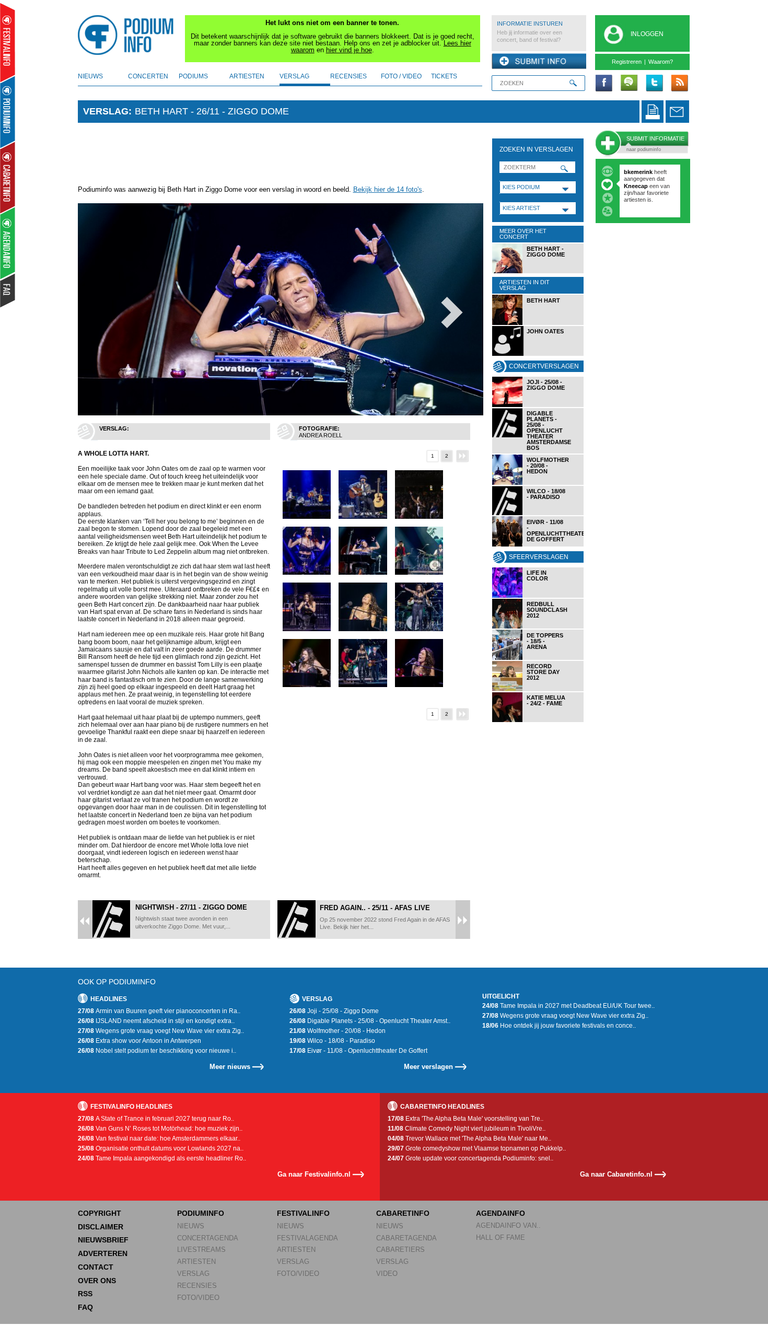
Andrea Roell (320, 435)
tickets (444, 76)
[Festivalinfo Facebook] (604, 83)
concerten (148, 76)
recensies (348, 76)
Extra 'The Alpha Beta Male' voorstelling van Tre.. (465, 1118)
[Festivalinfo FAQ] (8, 290)
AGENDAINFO (500, 1213)
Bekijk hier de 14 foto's (387, 189)
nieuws (90, 76)
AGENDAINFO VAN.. (508, 1225)
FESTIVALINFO (303, 1213)
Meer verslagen (428, 1067)
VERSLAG (193, 1273)
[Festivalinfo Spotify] (629, 83)
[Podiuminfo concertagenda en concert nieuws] (8, 111)
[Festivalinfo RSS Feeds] (679, 83)
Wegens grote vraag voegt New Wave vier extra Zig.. (161, 1031)
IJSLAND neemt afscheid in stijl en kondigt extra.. (156, 1021)
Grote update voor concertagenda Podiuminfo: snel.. (470, 1158)
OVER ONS (97, 1280)
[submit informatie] (539, 61)
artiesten (246, 76)
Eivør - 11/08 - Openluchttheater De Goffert (358, 1051)
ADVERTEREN (102, 1253)
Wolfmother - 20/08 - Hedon (337, 1031)
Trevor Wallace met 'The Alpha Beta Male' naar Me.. (469, 1138)
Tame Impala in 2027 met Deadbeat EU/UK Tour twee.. (568, 1006)
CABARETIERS (400, 1249)
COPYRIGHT (99, 1213)
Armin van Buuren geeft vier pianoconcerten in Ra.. (159, 1011)
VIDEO (387, 1273)
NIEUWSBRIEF (103, 1240)
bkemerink (638, 172)
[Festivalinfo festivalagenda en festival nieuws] (7, 43)
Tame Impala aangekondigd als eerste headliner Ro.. (162, 1158)
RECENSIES (197, 1285)
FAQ (85, 1307)
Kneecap (636, 186)
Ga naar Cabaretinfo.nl (616, 1174)
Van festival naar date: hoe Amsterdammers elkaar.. (159, 1138)
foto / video (401, 76)
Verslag (106, 111)
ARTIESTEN (196, 1261)
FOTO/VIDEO (198, 1297)
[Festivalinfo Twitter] (654, 83)
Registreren (627, 62)
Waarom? (660, 62)
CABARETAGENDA (406, 1238)
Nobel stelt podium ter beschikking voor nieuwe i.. (157, 1051)
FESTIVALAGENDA (307, 1238)
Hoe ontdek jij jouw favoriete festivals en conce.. (559, 1025)
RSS (85, 1293)
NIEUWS (190, 1226)
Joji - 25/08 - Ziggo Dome (334, 1011)
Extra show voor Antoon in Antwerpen (139, 1041)
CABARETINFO (402, 1213)
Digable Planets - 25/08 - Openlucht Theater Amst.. (369, 1021)
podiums (193, 76)
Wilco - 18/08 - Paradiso (332, 1041)
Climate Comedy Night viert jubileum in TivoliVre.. (466, 1128)
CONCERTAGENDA (207, 1238)
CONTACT (95, 1267)
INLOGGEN (647, 34)
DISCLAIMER (100, 1227)
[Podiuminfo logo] (128, 35)
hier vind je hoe (349, 50)
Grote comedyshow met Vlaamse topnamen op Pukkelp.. (477, 1148)
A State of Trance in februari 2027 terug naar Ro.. (156, 1118)
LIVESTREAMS (201, 1249)
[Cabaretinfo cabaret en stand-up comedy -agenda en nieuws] (7, 177)
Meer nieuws (230, 1067)
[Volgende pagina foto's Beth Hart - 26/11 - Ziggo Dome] (463, 456)
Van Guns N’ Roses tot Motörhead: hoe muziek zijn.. (160, 1128)
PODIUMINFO (200, 1213)
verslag (294, 76)
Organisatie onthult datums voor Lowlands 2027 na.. (160, 1148)
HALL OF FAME (500, 1237)
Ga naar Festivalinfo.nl (314, 1174)
